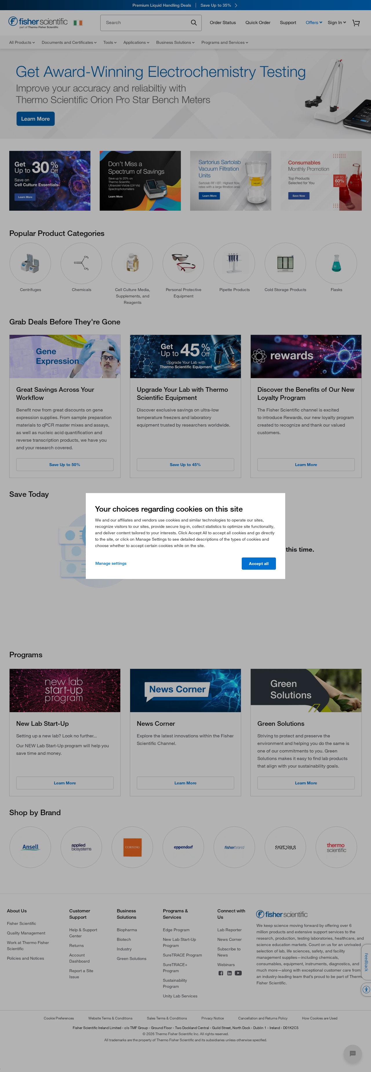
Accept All (259, 563)
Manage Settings (110, 563)
